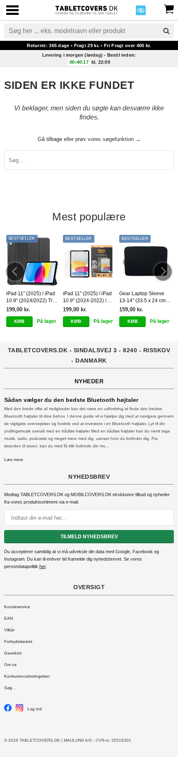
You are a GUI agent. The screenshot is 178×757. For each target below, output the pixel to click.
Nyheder (89, 381)
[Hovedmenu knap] (12, 11)
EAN (8, 618)
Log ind (34, 709)
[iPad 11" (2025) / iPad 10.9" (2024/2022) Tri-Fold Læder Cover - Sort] (32, 261)
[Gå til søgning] (166, 31)
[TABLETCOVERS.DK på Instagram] (19, 710)
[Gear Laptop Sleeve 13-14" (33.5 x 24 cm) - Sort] (145, 261)
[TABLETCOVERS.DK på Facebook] (8, 710)
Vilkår (9, 630)
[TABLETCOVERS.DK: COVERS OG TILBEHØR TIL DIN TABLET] (86, 9)
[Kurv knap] (169, 8)
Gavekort (13, 653)
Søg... (10, 687)
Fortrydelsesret (18, 641)
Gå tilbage (50, 139)
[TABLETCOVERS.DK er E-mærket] (141, 12)
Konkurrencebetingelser (27, 676)
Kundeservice (17, 606)
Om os (10, 664)
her (42, 566)
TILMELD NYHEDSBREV (89, 537)
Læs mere (13, 459)
